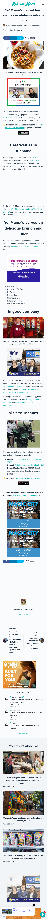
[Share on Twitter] (20, 38)
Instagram (26, 465)
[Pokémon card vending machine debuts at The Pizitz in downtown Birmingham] (23, 840)
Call (42, 465)
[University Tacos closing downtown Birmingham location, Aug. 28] (23, 803)
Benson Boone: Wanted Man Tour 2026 (27, 725)
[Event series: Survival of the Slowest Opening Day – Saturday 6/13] (23, 697)
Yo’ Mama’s (36, 158)
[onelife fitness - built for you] (19, 674)
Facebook (35, 465)
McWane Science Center (17, 702)
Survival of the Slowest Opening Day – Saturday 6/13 (27, 699)
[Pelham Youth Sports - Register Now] (23, 434)
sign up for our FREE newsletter (26, 495)
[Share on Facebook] (6, 38)
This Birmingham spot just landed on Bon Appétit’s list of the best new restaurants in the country (23, 780)
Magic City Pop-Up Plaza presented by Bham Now (27, 712)
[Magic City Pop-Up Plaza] (23, 514)
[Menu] (43, 4)
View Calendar (23, 733)
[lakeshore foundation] (23, 92)
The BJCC (13, 728)
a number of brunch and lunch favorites (26, 246)
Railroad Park (13, 715)
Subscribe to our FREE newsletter (29, 478)
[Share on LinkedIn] (13, 38)
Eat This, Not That (10, 117)
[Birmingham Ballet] (23, 913)
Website (18, 465)
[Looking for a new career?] (23, 362)
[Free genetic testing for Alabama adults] (23, 268)
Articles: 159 (23, 614)
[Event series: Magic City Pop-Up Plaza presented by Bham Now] (22, 710)
